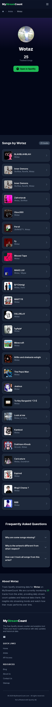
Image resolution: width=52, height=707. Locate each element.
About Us (7, 674)
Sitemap (6, 683)
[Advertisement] (26, 107)
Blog (5, 669)
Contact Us (7, 678)
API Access (7, 657)
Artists (10, 11)
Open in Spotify (28, 69)
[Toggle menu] (47, 4)
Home (5, 648)
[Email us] (4, 637)
